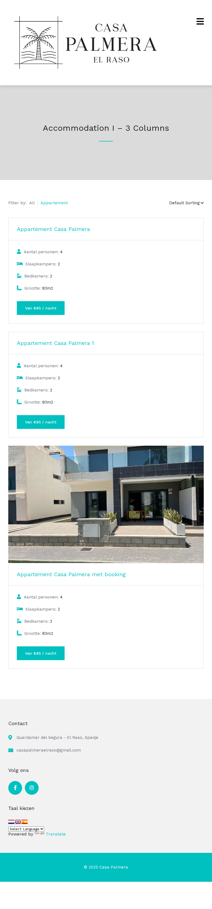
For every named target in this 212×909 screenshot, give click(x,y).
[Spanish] (25, 822)
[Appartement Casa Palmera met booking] (106, 504)
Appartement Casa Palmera (53, 229)
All (32, 202)
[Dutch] (11, 822)
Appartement (54, 202)
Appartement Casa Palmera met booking (71, 574)
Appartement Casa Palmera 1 (55, 343)
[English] (18, 822)
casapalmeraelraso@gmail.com (49, 750)
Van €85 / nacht (40, 308)
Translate (56, 834)
